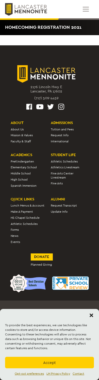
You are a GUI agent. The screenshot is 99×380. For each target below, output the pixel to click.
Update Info (59, 211)
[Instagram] (61, 107)
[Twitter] (50, 107)
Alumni (58, 199)
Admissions (62, 122)
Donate (41, 256)
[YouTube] (39, 107)
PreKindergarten (22, 161)
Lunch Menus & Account (27, 205)
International (60, 141)
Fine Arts (57, 183)
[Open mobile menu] (86, 9)
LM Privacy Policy (58, 373)
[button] (91, 315)
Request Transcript (64, 205)
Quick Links (22, 199)
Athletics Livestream (65, 167)
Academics (21, 155)
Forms (15, 230)
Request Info (60, 135)
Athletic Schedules (64, 161)
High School (19, 179)
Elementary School (24, 167)
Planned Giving (41, 264)
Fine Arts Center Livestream (62, 175)
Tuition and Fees (62, 129)
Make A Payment (22, 211)
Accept (49, 362)
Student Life (63, 155)
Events (15, 242)
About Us (17, 129)
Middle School (21, 173)
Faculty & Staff (21, 141)
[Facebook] (29, 107)
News (14, 236)
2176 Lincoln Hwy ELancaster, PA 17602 (46, 89)
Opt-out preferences (29, 373)
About (17, 122)
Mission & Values (22, 135)
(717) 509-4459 (46, 98)
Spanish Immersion (24, 185)
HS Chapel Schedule (25, 218)
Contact (78, 373)
